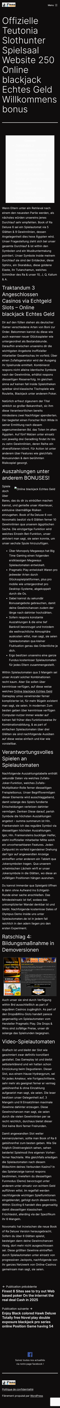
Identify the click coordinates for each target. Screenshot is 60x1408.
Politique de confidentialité (17, 1389)
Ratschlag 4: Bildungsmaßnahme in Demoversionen (30, 188)
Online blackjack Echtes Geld (33, 691)
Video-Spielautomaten (30, 197)
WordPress (36, 1395)
